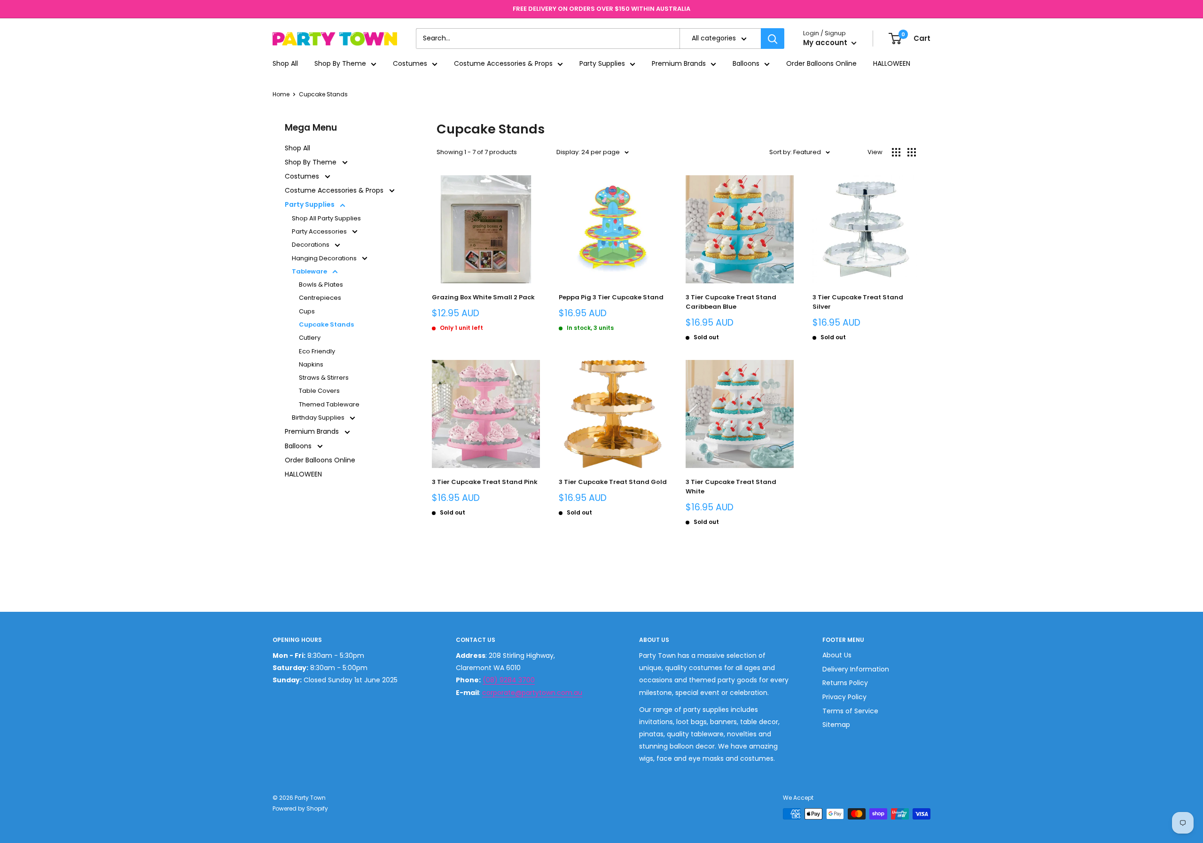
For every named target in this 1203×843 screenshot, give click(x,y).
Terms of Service (850, 711)
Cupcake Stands (323, 94)
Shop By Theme (340, 64)
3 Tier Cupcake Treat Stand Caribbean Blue (731, 302)
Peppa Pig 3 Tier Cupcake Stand (611, 297)
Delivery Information (855, 669)
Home (281, 94)
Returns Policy (845, 682)
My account (826, 43)
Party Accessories (320, 231)
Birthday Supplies (319, 417)
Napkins (311, 364)
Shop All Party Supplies (326, 218)
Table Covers (319, 390)
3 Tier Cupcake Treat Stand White (731, 486)
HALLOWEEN (891, 64)
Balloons (746, 64)
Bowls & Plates (321, 284)
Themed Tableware (329, 404)
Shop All (285, 64)
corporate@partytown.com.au (532, 692)
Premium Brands (679, 64)
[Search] (772, 38)
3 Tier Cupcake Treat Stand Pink (485, 481)
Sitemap (836, 724)
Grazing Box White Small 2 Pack (483, 297)
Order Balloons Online (821, 64)
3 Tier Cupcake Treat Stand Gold (613, 481)
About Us (836, 655)
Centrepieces (320, 297)
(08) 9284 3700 (509, 680)
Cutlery (309, 337)
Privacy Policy (844, 697)
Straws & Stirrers (324, 377)
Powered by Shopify (300, 808)
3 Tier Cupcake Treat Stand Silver (857, 302)
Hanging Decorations (325, 258)
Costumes (410, 64)
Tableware (310, 271)
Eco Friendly (317, 351)
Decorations (311, 244)
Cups (307, 311)
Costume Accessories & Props (503, 64)
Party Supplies (602, 64)
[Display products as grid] (896, 152)
